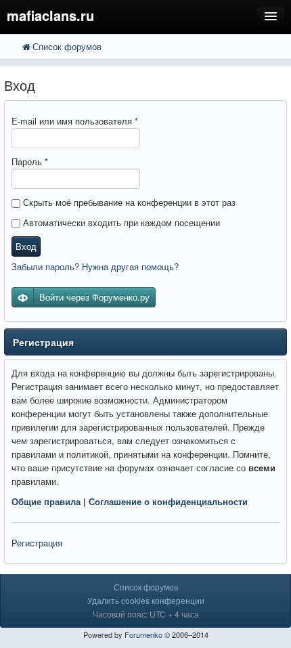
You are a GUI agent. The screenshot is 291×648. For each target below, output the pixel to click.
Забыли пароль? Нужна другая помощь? (95, 266)
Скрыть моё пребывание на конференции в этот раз (128, 202)
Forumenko (143, 634)
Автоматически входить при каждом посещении (120, 222)
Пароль (30, 161)
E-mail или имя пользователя (75, 120)
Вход (26, 246)
